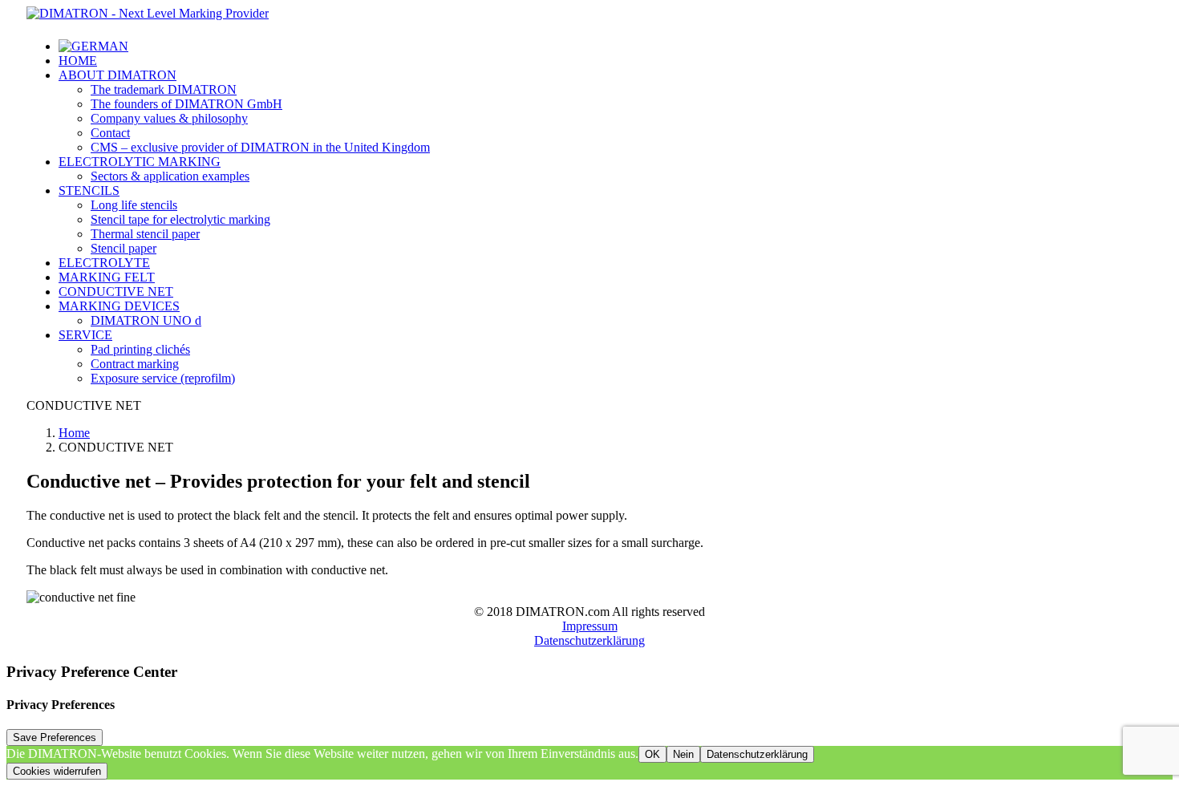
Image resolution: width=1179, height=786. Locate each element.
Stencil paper (123, 248)
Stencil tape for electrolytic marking (180, 219)
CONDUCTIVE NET (116, 291)
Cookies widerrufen (57, 771)
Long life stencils (134, 205)
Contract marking (135, 364)
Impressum (590, 626)
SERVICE (85, 335)
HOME (78, 60)
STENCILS (89, 190)
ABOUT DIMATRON (117, 75)
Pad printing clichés (140, 349)
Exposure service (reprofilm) (163, 378)
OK (652, 754)
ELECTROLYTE (104, 262)
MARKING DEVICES (119, 306)
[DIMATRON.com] (589, 16)
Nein (683, 754)
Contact (110, 133)
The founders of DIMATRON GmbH (186, 104)
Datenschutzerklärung (589, 640)
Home (74, 433)
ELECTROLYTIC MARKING (140, 161)
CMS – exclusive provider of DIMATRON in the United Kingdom (260, 147)
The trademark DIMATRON (164, 89)
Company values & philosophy (169, 118)
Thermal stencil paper (145, 234)
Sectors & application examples (170, 176)
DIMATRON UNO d (146, 320)
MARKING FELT (107, 277)
